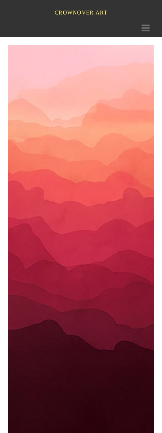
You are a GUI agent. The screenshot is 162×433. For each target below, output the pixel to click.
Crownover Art (81, 12)
